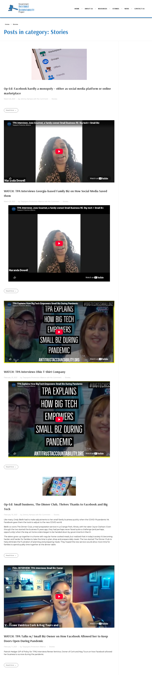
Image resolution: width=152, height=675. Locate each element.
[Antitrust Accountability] (21, 8)
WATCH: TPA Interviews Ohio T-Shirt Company (34, 372)
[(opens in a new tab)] (59, 64)
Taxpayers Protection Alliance (32, 202)
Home (7, 24)
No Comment (42, 99)
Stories (54, 99)
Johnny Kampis (27, 99)
